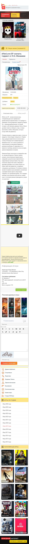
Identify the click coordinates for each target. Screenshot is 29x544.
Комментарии (16, 62)
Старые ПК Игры (9, 396)
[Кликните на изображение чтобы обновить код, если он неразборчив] (7, 357)
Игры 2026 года (7, 404)
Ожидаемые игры (5, 15)
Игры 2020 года (7, 423)
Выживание (8, 386)
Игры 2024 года (7, 410)
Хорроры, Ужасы (9, 379)
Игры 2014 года (7, 442)
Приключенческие (10, 382)
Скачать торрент (21, 289)
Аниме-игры (8, 392)
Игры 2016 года (7, 435)
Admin (12, 101)
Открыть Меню (6, 44)
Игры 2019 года (7, 426)
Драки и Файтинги (10, 369)
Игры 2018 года (7, 429)
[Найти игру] (3, 7)
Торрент (15, 97)
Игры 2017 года (7, 432)
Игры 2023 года (7, 413)
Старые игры (23, 15)
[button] (2, 328)
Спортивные (8, 372)
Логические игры (10, 389)
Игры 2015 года (7, 438)
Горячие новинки (14, 15)
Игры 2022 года (7, 416)
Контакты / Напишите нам (18, 541)
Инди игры (8, 376)
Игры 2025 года (7, 407)
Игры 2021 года (7, 419)
